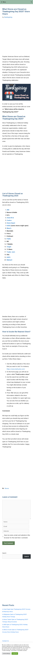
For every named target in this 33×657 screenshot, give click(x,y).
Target (9, 247)
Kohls (8, 225)
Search (4, 553)
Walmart (9, 260)
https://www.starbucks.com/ (16, 369)
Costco (9, 220)
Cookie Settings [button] (6, 653)
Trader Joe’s (11, 252)
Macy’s (9, 228)
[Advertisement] (16, 38)
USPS (8, 257)
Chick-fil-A (10, 218)
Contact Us (5, 641)
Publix (9, 239)
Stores (7, 488)
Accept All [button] (15, 653)
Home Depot (11, 223)
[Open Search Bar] (31, 2)
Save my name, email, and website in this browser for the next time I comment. (17, 536)
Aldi (8, 210)
